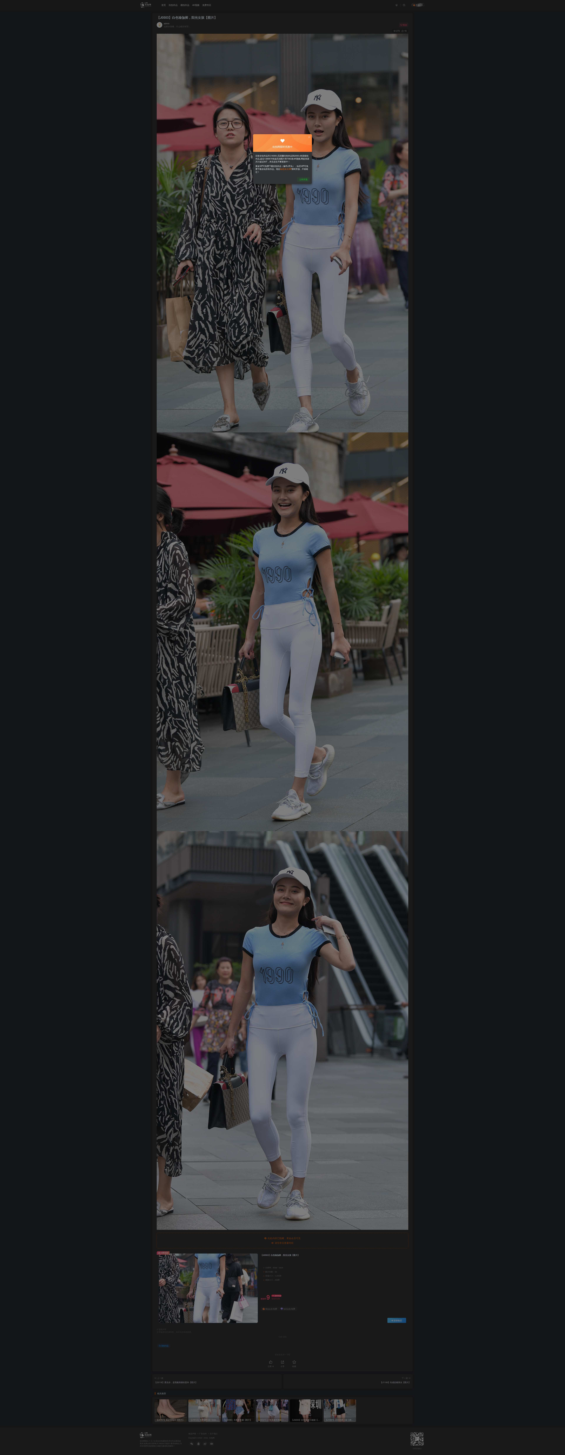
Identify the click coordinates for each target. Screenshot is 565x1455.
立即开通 (303, 179)
